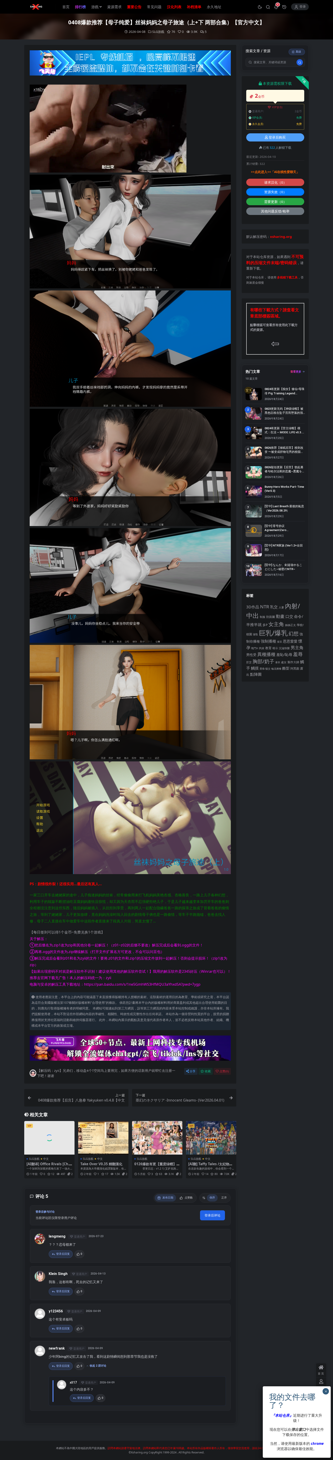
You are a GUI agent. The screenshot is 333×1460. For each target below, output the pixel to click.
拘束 (261, 648)
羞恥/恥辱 (284, 654)
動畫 (280, 616)
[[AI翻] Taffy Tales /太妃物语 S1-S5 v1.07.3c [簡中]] (211, 1138)
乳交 (274, 606)
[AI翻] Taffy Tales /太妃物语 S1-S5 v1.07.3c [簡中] (210, 1166)
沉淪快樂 (284, 648)
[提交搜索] (300, 62)
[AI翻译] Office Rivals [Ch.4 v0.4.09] (49, 1166)
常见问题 (154, 6)
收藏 (208, 1071)
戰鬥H (254, 648)
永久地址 (214, 6)
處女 (284, 662)
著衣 (277, 662)
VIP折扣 (277, 107)
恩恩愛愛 (290, 641)
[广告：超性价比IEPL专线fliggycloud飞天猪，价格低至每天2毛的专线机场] (130, 64)
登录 (302, 6)
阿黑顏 (294, 668)
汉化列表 (174, 6)
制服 (262, 617)
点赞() (224, 1071)
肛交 (249, 662)
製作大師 (293, 662)
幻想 (294, 633)
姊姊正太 (290, 625)
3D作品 (252, 606)
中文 (46, 1159)
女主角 (276, 624)
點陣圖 (256, 674)
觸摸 (255, 668)
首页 (66, 6)
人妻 (281, 607)
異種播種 (266, 654)
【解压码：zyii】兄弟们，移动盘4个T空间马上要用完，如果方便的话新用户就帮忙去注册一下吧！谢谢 (106, 1073)
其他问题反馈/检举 (275, 211)
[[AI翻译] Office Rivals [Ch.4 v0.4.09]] (49, 1138)
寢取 (255, 634)
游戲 (95, 6)
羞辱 (298, 654)
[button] (260, 6)
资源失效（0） (275, 192)
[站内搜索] (268, 6)
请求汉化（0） (275, 182)
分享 (192, 1071)
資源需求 (114, 6)
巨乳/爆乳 (273, 632)
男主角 (297, 647)
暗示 (275, 648)
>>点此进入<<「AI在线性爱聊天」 (275, 172)
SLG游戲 (158, 31)
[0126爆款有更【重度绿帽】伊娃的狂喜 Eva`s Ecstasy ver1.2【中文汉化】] (157, 1138)
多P (265, 625)
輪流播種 (276, 668)
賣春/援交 (265, 668)
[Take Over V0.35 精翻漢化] (103, 1138)
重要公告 (134, 6)
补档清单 (194, 6)
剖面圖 (270, 617)
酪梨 (286, 668)
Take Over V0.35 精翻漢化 (101, 1164)
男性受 (251, 654)
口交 (289, 616)
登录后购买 (277, 137)
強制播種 (268, 641)
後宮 (279, 641)
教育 (268, 648)
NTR (264, 606)
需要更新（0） (275, 201)
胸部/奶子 (263, 661)
